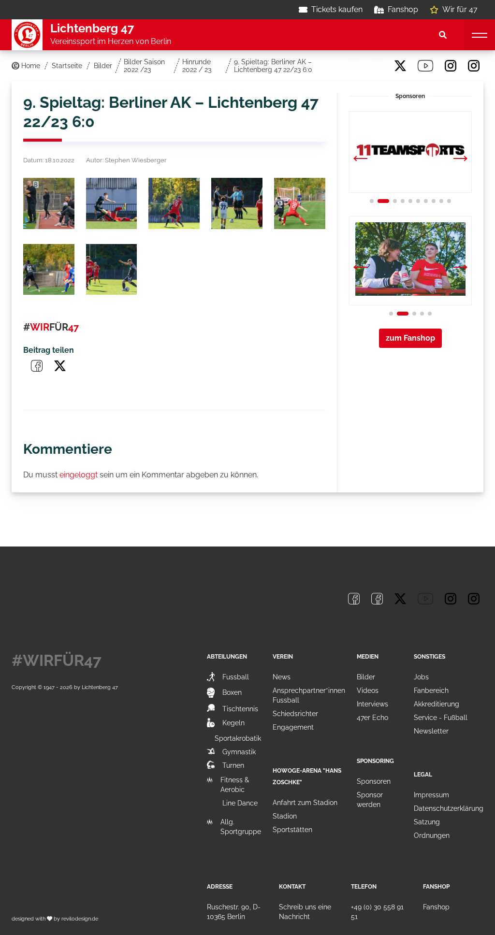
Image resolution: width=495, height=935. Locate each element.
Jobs (421, 677)
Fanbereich (431, 690)
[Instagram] (450, 65)
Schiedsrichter (295, 714)
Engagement (293, 727)
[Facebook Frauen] (377, 65)
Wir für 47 (460, 9)
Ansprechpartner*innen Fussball (309, 695)
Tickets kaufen (337, 9)
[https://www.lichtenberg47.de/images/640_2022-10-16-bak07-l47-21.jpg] (236, 203)
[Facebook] (354, 65)
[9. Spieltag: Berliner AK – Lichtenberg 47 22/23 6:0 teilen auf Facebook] (36, 365)
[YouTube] (425, 65)
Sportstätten (292, 830)
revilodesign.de (79, 918)
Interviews (372, 704)
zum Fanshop (410, 338)
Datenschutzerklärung (448, 808)
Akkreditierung (436, 704)
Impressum (431, 795)
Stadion (285, 816)
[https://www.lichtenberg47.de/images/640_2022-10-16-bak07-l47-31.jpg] (48, 269)
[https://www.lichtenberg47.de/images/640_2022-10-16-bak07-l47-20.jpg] (174, 203)
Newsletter (431, 731)
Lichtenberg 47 (100, 687)
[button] (460, 159)
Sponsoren (374, 781)
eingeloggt (78, 474)
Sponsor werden (370, 799)
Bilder (366, 677)
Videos (368, 690)
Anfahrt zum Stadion (305, 802)
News (282, 677)
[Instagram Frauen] (473, 65)
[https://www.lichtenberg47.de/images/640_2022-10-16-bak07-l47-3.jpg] (48, 203)
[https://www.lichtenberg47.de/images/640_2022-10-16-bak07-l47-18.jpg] (111, 203)
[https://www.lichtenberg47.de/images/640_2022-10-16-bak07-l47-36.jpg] (111, 269)
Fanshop (403, 9)
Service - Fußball (440, 717)
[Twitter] (400, 65)
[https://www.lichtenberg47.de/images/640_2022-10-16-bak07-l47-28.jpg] (299, 203)
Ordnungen (432, 835)
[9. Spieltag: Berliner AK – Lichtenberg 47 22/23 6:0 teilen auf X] (60, 365)
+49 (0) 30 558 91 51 (377, 912)
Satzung (427, 822)
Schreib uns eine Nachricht (305, 912)
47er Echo (372, 717)
